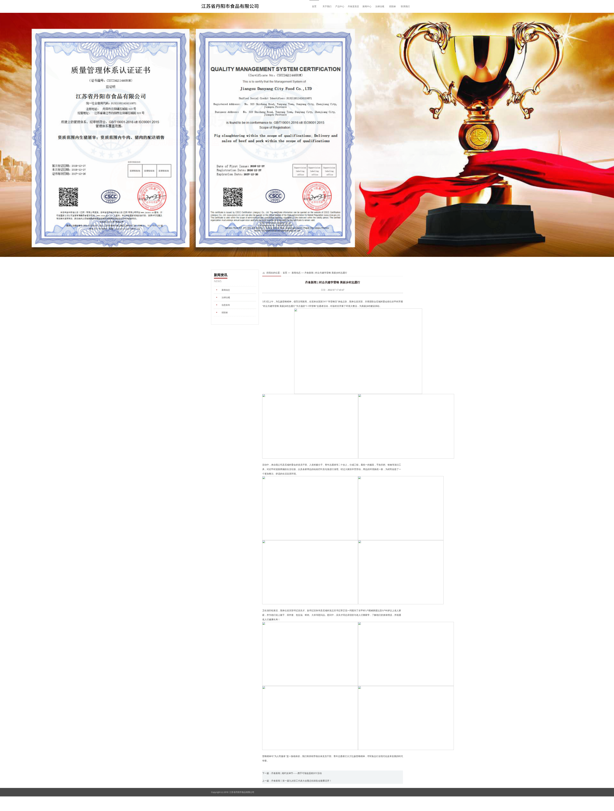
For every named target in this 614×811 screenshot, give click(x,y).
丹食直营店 (353, 6)
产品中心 (339, 6)
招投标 (392, 6)
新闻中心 (366, 6)
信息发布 (226, 305)
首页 (314, 6)
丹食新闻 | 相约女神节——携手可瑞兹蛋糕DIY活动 (296, 773)
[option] (307, 135)
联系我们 (405, 6)
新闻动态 (226, 290)
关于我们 (327, 6)
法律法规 (379, 6)
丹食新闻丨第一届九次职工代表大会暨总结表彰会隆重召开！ (301, 781)
